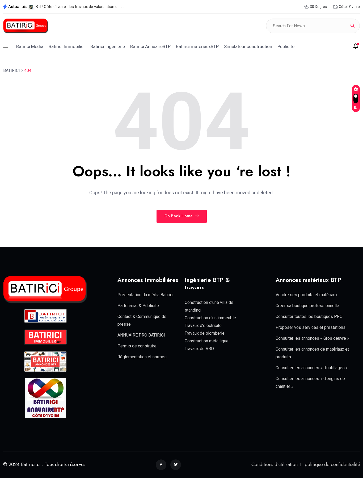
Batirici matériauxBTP (197, 46)
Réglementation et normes (142, 356)
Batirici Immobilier (67, 46)
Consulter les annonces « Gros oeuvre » (312, 338)
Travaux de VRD (199, 348)
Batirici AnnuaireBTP (150, 46)
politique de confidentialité (332, 464)
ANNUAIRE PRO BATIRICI (141, 335)
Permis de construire (137, 345)
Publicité (285, 46)
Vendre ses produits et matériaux (306, 294)
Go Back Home (179, 216)
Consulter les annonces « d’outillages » (312, 367)
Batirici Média (29, 46)
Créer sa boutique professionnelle (307, 305)
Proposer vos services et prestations (310, 327)
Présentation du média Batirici (145, 294)
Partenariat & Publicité (138, 305)
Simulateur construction (248, 46)
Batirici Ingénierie (107, 46)
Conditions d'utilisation (274, 464)
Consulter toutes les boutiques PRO (309, 316)
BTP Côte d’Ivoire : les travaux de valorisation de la (80, 6)
